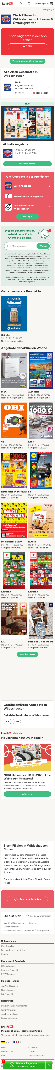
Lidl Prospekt (7, 994)
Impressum (33, 1047)
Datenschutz (7, 1051)
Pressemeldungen (9, 1018)
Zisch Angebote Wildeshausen (27, 61)
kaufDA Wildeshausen (14, 923)
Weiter (43, 246)
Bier (8, 721)
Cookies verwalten (36, 1055)
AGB (3, 1055)
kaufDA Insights (8, 1010)
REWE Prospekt (8, 974)
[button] (27, 135)
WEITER (27, 46)
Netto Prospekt (8, 990)
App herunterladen (9, 1014)
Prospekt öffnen (27, 163)
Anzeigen (46, 10)
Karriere (5, 954)
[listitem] (14, 319)
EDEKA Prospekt (8, 966)
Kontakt (31, 1051)
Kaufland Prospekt (9, 970)
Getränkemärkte (11, 927)
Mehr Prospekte (27, 654)
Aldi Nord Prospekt (9, 986)
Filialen (31, 923)
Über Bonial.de (8, 946)
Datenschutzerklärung (36, 272)
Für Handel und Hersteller (13, 950)
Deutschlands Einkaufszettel (14, 1006)
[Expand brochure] (27, 123)
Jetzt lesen (27, 794)
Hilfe (3, 1047)
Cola (17, 721)
